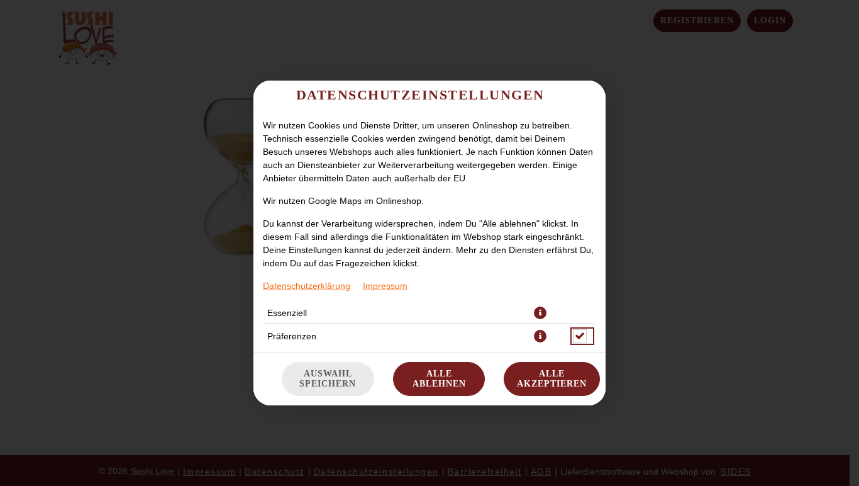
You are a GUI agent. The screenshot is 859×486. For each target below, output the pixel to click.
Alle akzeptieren (552, 378)
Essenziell (287, 313)
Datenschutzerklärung (306, 286)
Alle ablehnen (439, 378)
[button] (540, 313)
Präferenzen (291, 336)
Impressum (385, 286)
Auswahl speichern (327, 378)
